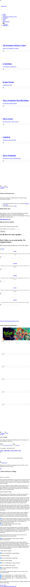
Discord (15, 300)
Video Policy (7, 450)
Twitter (15, 251)
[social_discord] (3, 293)
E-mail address (3, 228)
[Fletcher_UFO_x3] (10, 304)
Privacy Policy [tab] (3, 579)
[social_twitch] (3, 281)
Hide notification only (11, 586)
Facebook (15, 263)
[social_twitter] (2, 249)
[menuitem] (16, 14)
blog (16, 206)
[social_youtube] (3, 269)
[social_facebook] (3, 257)
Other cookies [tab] (3, 569)
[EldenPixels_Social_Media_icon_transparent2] (3, 452)
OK (1, 468)
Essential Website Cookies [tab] (6, 491)
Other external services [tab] (5, 539)
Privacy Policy (14, 450)
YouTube (15, 275)
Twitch (15, 287)
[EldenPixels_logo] (3, 6)
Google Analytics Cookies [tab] (6, 525)
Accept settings (3, 586)
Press (19, 450)
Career (1, 450)
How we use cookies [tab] (4, 477)
